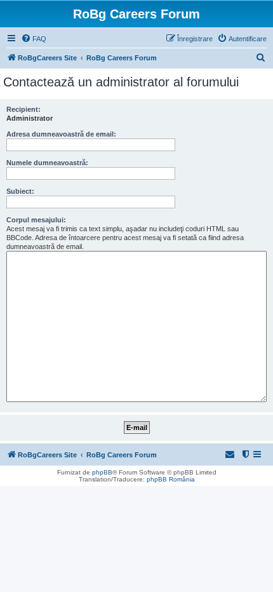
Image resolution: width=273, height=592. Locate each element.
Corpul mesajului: (36, 220)
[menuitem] (33, 38)
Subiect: (20, 191)
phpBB (102, 472)
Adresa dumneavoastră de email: (61, 134)
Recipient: (23, 109)
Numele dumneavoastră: (47, 162)
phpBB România (171, 479)
